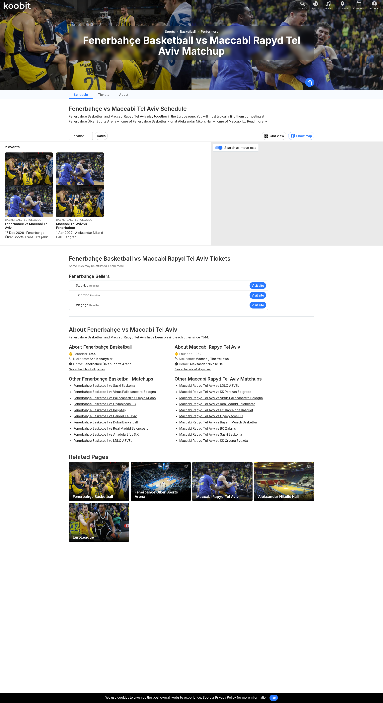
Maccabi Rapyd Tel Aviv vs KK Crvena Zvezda (213, 441)
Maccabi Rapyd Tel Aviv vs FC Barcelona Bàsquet (216, 410)
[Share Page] (309, 82)
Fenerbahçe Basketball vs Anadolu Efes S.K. (106, 434)
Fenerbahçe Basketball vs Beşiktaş (100, 410)
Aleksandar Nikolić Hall (195, 121)
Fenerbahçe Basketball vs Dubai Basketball (106, 422)
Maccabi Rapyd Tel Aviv (128, 116)
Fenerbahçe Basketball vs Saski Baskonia (104, 386)
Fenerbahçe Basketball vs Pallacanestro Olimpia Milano (115, 398)
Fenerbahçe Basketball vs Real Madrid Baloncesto (111, 428)
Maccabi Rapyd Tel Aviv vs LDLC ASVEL (209, 386)
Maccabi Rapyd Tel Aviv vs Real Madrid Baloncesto (217, 404)
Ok (273, 698)
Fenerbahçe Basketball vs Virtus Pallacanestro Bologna (115, 392)
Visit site (258, 286)
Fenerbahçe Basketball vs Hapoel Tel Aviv (105, 416)
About (123, 95)
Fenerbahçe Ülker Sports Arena (92, 121)
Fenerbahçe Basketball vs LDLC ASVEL (103, 441)
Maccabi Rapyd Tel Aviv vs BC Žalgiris (207, 428)
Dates (101, 136)
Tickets (103, 95)
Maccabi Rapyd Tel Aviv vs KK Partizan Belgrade (215, 392)
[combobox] (81, 136)
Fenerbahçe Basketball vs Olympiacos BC (105, 404)
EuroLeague (186, 116)
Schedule (81, 95)
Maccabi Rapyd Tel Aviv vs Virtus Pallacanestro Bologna (221, 398)
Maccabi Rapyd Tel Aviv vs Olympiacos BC (211, 416)
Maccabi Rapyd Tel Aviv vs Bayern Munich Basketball (218, 422)
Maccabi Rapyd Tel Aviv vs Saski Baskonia (210, 434)
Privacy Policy (225, 697)
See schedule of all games (87, 369)
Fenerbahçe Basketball (86, 116)
